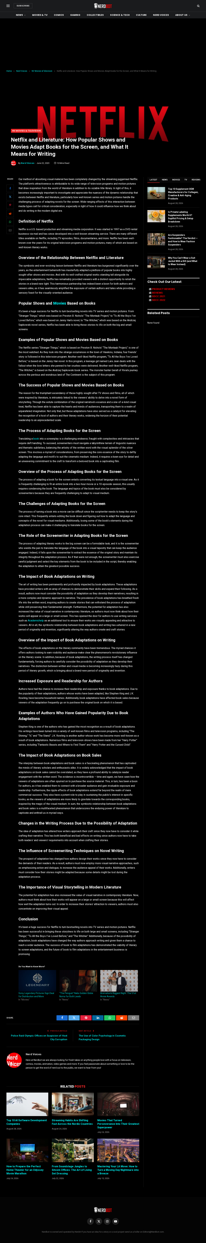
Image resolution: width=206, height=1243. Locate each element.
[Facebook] (10, 188)
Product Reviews (163, 289)
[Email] (10, 230)
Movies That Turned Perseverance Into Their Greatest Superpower (118, 1124)
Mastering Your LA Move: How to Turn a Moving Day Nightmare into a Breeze (118, 1170)
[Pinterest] (10, 205)
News (19, 15)
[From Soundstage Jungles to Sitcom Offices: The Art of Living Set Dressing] (73, 1150)
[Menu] (8, 6)
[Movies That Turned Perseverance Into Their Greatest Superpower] (118, 1104)
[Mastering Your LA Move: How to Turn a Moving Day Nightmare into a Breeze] (118, 1150)
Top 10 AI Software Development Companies (26, 1122)
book (36, 438)
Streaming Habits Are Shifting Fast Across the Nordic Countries (72, 1122)
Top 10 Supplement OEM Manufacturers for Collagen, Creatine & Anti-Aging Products (183, 194)
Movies (59, 303)
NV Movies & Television (26, 130)
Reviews (196, 179)
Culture (141, 15)
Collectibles (95, 15)
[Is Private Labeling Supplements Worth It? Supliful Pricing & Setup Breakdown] (156, 216)
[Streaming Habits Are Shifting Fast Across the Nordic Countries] (73, 1104)
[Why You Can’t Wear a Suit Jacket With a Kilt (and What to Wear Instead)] (156, 262)
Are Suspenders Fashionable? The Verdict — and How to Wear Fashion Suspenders (183, 240)
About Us (181, 15)
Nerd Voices (161, 15)
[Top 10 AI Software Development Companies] (27, 1104)
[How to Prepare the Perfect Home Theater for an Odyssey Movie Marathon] (27, 1150)
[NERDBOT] (103, 6)
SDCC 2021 (158, 296)
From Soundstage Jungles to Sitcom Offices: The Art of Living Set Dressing (72, 1170)
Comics (59, 15)
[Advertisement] (103, 44)
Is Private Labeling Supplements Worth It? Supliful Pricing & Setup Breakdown (180, 217)
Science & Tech (120, 15)
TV (185, 179)
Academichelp (36, 620)
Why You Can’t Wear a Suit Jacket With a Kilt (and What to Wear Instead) (182, 261)
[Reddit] (10, 213)
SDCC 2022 (158, 300)
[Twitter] (10, 196)
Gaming (75, 15)
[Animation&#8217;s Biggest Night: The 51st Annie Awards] (119, 981)
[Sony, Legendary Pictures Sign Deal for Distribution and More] (37, 981)
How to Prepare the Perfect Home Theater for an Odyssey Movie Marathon (24, 1170)
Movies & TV (40, 15)
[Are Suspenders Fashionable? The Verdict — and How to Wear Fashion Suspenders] (156, 239)
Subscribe (23, 6)
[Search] (198, 6)
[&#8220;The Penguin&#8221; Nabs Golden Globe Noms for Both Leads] (78, 981)
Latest (153, 179)
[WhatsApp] (10, 222)
